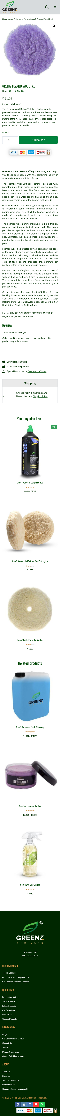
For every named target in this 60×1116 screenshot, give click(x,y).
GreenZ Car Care (17, 91)
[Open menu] (55, 7)
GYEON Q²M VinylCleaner (30, 884)
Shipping (6, 1076)
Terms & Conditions (10, 1080)
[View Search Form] (47, 7)
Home (4, 19)
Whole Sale (7, 1015)
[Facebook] (18, 1104)
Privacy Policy (8, 1085)
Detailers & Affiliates (37, 371)
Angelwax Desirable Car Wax (30, 805)
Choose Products (9, 1019)
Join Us (5, 1047)
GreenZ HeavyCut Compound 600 (30, 482)
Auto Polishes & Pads (18, 19)
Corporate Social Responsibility (15, 1089)
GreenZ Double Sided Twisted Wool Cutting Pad (30, 561)
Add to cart (38, 139)
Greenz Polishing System (13, 1056)
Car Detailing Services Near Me (15, 982)
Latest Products (9, 1006)
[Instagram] (24, 1104)
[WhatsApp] (42, 1104)
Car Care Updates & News (13, 1039)
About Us (6, 1072)
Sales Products (8, 1001)
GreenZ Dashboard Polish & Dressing (30, 727)
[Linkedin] (30, 1104)
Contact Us (7, 1043)
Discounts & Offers (10, 997)
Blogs (4, 1034)
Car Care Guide (8, 1010)
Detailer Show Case (10, 1052)
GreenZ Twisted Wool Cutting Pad (30, 639)
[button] (54, 25)
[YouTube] (36, 1104)
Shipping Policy (40, 396)
